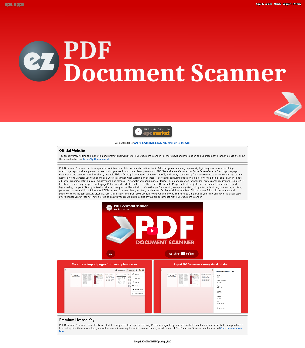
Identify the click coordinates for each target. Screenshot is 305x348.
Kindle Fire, (174, 142)
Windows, (149, 142)
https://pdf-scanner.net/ (97, 158)
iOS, (165, 142)
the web (185, 142)
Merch (277, 3)
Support (287, 3)
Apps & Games (264, 3)
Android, (139, 142)
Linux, (159, 142)
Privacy (297, 3)
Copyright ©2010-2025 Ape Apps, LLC (152, 341)
